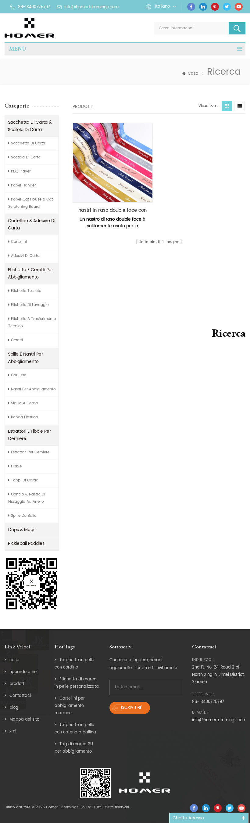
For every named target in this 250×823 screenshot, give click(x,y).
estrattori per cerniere (30, 452)
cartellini (19, 242)
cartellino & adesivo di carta (31, 224)
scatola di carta (26, 157)
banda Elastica (24, 417)
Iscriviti (129, 707)
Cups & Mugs (21, 529)
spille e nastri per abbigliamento (25, 358)
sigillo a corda (24, 403)
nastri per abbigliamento (33, 389)
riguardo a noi (23, 672)
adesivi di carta (25, 256)
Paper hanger (23, 185)
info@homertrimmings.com (91, 7)
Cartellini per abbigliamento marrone (70, 705)
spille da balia (24, 516)
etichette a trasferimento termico (32, 322)
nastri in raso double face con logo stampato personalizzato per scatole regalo (112, 210)
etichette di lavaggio (30, 305)
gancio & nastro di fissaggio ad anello (26, 498)
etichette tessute (26, 291)
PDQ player (20, 171)
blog (13, 707)
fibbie (16, 466)
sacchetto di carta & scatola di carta (30, 126)
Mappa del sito (24, 719)
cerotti (17, 340)
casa (14, 660)
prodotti (17, 684)
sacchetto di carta (28, 143)
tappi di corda (24, 480)
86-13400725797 (34, 7)
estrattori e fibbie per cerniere (29, 435)
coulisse (18, 375)
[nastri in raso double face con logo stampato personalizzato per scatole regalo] (112, 162)
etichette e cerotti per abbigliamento (30, 273)
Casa (193, 73)
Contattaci (20, 696)
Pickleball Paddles (26, 543)
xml (12, 731)
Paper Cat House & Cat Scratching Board (30, 203)
